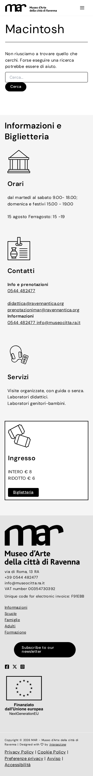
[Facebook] (7, 666)
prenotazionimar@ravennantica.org (43, 310)
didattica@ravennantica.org (35, 303)
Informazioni (16, 607)
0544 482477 (21, 290)
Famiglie (12, 619)
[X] (14, 666)
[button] (46, 649)
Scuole (11, 613)
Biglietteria (23, 492)
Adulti (10, 626)
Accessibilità (17, 764)
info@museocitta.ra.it (59, 322)
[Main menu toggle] (82, 8)
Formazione (15, 632)
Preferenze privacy (24, 758)
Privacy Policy (19, 752)
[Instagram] (22, 666)
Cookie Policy (51, 752)
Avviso (53, 758)
